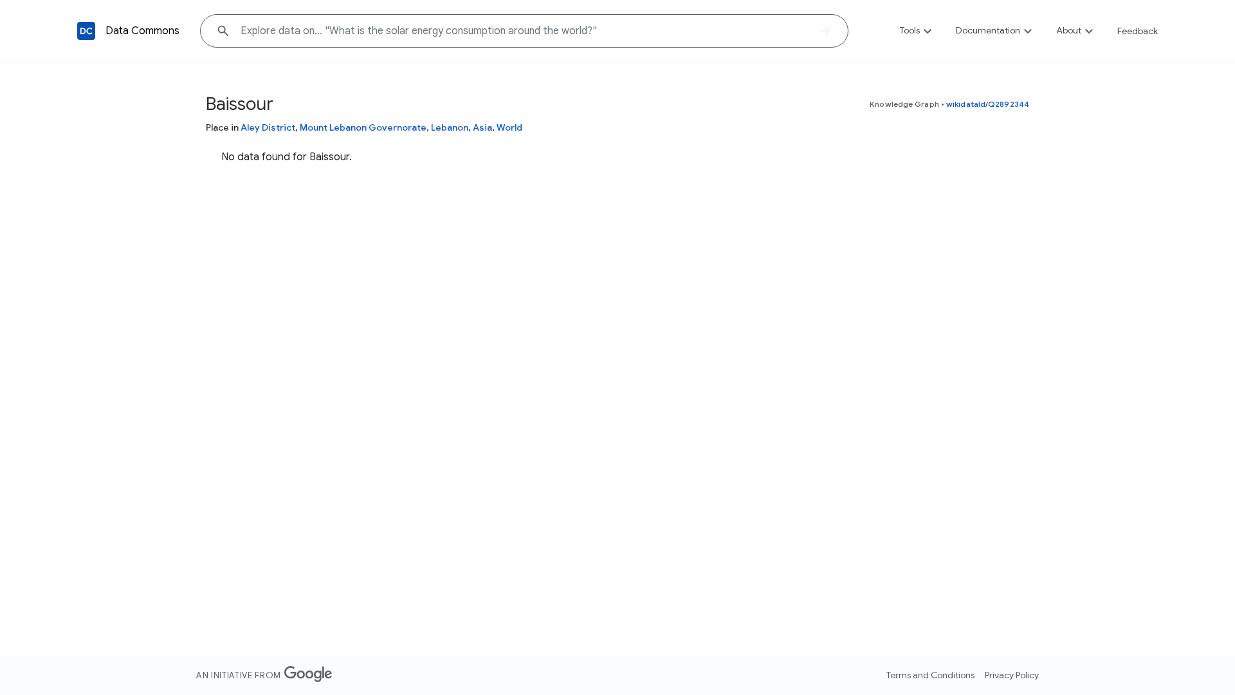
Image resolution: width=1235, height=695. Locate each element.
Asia (482, 127)
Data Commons (142, 30)
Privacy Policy (1012, 675)
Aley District (268, 127)
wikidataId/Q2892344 (987, 104)
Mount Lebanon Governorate (363, 127)
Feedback (1137, 31)
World (509, 127)
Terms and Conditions (930, 675)
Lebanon (449, 127)
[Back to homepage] (86, 31)
